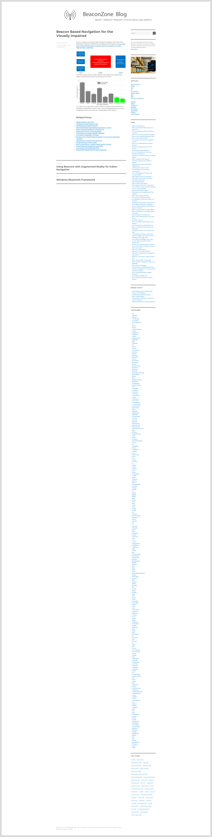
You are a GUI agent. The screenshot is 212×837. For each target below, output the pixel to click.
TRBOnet (134, 705)
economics (134, 418)
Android (134, 331)
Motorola (134, 575)
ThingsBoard (135, 690)
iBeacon (134, 500)
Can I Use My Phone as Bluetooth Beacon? (142, 225)
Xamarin (134, 745)
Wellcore (134, 735)
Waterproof (134, 730)
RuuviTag (134, 641)
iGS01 (133, 505)
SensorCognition (136, 651)
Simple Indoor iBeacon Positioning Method (88, 131)
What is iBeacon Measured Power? (140, 195)
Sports (133, 679)
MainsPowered (135, 555)
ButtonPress (135, 381)
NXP (133, 596)
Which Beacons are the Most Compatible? (142, 178)
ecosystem (134, 420)
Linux (133, 540)
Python (134, 616)
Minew (133, 569)
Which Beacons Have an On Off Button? (142, 176)
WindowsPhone (136, 742)
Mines (133, 568)
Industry (133, 103)
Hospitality (133, 107)
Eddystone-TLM (136, 425)
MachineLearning (136, 554)
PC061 (133, 599)
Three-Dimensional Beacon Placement (141, 294)
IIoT (133, 512)
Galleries (134, 465)
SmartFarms (135, 665)
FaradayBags (135, 446)
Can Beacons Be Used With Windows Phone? (143, 267)
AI (132, 324)
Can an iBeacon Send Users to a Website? (142, 204)
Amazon (134, 327)
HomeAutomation (136, 484)
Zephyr (133, 747)
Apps (132, 94)
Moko (133, 571)
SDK (133, 646)
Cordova (134, 397)
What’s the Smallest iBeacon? (139, 249)
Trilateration (135, 707)
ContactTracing (135, 395)
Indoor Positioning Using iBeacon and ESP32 (89, 146)
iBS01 (133, 501)
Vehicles (134, 718)
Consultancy (135, 393)
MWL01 (134, 583)
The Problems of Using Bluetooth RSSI (87, 148)
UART (133, 709)
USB (133, 712)
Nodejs (133, 590)
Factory (134, 442)
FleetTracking (135, 454)
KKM (133, 531)
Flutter (133, 456)
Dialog (133, 409)
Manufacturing (135, 557)
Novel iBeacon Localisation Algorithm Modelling (90, 133)
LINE (133, 538)
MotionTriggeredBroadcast (138, 573)
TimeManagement (136, 693)
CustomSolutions (136, 406)
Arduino (134, 346)
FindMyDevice (135, 449)
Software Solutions (136, 676)
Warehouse (135, 728)
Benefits (133, 86)
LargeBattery (135, 533)
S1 (132, 643)
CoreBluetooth (135, 399)
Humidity (134, 489)
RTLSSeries (135, 637)
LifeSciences (135, 536)
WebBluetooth (135, 733)
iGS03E (134, 508)
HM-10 (133, 482)
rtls (133, 636)
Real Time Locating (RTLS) (137, 98)
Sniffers (134, 670)
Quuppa (134, 618)
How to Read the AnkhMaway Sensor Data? (142, 239)
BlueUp (134, 376)
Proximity (134, 615)
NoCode (134, 589)
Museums (134, 582)
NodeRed (134, 592)
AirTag (133, 325)
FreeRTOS (134, 461)
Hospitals (134, 488)
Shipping (134, 655)
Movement (134, 578)
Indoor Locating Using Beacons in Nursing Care (90, 129)
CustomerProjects (136, 404)
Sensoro (134, 653)
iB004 (133, 498)
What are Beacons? (135, 84)
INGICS (134, 519)
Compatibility (135, 388)
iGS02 (133, 507)
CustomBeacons (136, 402)
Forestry (134, 460)
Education (133, 112)
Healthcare (134, 479)
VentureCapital (135, 721)
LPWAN (134, 550)
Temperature (135, 684)
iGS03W (134, 510)
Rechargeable (135, 623)
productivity (135, 611)
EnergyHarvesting (136, 434)
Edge (133, 430)
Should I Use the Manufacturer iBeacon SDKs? (143, 136)
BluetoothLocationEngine (138, 373)
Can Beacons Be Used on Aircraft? (140, 167)
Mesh (132, 96)
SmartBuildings (135, 662)
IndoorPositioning (136, 515)
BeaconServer (135, 360)
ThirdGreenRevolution (137, 691)
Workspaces (135, 744)
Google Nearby (135, 474)
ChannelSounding (136, 385)
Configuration (135, 390)
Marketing (133, 101)
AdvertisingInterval (136, 322)
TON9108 (134, 697)
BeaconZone (135, 362)
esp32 (133, 435)
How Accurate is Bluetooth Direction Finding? (143, 244)
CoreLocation (135, 400)
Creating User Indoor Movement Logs (87, 124)
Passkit (134, 597)
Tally (133, 683)
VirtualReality (135, 723)
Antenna (134, 336)
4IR (133, 313)
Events (134, 437)
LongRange (135, 547)
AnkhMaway (135, 334)
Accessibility (135, 320)
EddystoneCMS (136, 427)
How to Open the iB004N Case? (139, 275)
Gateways (134, 468)
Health (133, 477)
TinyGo (134, 695)
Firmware (134, 451)
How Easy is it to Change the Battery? (141, 251)
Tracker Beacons (136, 700)
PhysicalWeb (135, 603)
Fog (133, 458)
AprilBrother (135, 343)
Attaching (134, 352)
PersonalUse (135, 601)
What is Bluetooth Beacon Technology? (141, 260)
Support (134, 681)
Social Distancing (135, 114)
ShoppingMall (135, 658)
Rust (133, 639)
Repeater (134, 625)
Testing (134, 686)
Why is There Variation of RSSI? (140, 138)
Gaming (134, 467)
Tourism (134, 698)
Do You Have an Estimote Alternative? (141, 197)
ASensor (134, 348)
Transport (134, 704)
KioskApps (134, 528)
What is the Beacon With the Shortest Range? (143, 209)
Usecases (134, 716)
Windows (134, 740)
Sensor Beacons (136, 650)
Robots (134, 630)
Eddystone (134, 421)
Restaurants (135, 627)
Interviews (134, 521)
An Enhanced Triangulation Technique (87, 135)
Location (58, 45)
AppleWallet (135, 339)
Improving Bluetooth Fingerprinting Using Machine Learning (93, 127)
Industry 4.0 (135, 517)
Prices (133, 608)
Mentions (134, 564)
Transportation (134, 110)
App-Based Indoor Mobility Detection (87, 125)
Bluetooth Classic (136, 366)
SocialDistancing (136, 674)
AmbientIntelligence (137, 329)
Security (134, 648)
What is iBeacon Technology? (139, 265)
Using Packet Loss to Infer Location (86, 142)
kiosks (133, 529)
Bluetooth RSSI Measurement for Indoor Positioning (91, 150)
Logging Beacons (136, 543)
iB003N (134, 496)
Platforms (134, 604)
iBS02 (133, 503)
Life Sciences (134, 105)
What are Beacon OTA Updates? (140, 183)
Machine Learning (135, 93)
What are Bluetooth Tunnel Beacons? (141, 214)
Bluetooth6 (134, 371)
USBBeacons (135, 714)
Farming (134, 447)
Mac (133, 552)
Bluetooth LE (135, 367)
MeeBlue (134, 562)
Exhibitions (134, 439)
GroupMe (134, 475)
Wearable (134, 731)
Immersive (134, 514)
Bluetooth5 (134, 369)
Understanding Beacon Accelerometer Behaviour (143, 301)
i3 (132, 491)
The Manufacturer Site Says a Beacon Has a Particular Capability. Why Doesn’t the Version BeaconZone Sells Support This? (143, 235)
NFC (133, 587)
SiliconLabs (135, 660)
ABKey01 (134, 317)
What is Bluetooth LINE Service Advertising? (143, 185)
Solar (133, 677)
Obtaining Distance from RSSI (85, 122)
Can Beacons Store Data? (138, 180)
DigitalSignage (135, 413)
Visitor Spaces (134, 108)
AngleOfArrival (135, 332)
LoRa (133, 549)
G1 (133, 463)
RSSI (69, 45)
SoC (133, 672)
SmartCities (135, 664)
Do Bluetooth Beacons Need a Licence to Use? (143, 202)
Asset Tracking (134, 91)
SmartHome (135, 667)
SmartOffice (135, 669)
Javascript (134, 526)
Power (133, 606)
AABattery (134, 315)
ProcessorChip (135, 609)
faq (133, 444)
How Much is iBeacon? (137, 220)
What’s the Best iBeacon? (138, 126)
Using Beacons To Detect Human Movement (89, 140)
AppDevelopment (136, 338)
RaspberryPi (135, 622)
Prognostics (135, 613)
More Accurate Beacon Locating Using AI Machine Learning (93, 144)
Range (133, 620)
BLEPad (134, 364)
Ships (133, 657)
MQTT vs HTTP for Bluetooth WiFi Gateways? (143, 134)
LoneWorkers (135, 545)
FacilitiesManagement (137, 440)
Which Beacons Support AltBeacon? (141, 150)
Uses (132, 88)
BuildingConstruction (137, 379)
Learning (134, 535)
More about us (134, 49)
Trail (133, 702)
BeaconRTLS (135, 357)
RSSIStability (135, 634)
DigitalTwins (135, 414)
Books (133, 378)
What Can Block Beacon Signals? (140, 190)
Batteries (134, 353)
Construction (135, 392)
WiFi (133, 737)
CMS (133, 386)
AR (133, 345)
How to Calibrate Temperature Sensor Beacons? (143, 206)
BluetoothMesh (135, 374)
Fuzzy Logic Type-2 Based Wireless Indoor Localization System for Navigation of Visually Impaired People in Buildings (100, 45)
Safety (133, 644)
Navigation (64, 45)
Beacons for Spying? (137, 208)
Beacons (134, 359)
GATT (133, 470)
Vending (134, 719)
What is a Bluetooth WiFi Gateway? (140, 159)
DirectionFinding (136, 416)
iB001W (134, 494)
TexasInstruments (136, 688)
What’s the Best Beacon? (138, 181)
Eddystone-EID (135, 423)
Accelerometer (135, 319)
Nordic (133, 594)
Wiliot (133, 738)
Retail (133, 629)
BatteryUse (135, 355)
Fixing (133, 453)
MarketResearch (136, 561)
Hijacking (134, 481)
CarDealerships (135, 383)
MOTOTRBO (135, 576)
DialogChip (134, 411)
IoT (131, 89)
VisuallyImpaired (60, 47)
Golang (134, 472)
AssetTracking (135, 350)
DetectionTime (135, 407)
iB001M (134, 493)
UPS (133, 711)
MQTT (133, 580)
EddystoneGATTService (138, 428)
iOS (133, 522)
